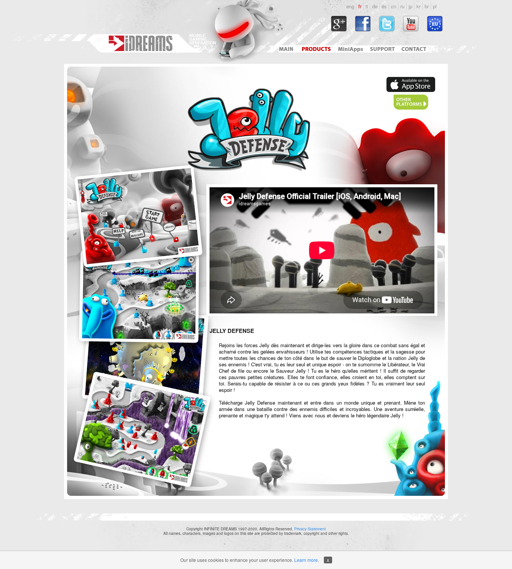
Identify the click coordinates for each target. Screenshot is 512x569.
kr (418, 6)
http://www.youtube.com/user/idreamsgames (411, 24)
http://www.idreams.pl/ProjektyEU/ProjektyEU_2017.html (435, 24)
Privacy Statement (310, 528)
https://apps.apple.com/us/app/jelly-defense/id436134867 (410, 84)
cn (393, 6)
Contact (415, 49)
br (427, 6)
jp (410, 6)
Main (286, 49)
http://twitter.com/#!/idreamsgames (387, 24)
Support (381, 49)
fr (359, 6)
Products (317, 49)
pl (435, 6)
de (374, 6)
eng (350, 6)
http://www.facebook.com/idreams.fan (363, 24)
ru (402, 6)
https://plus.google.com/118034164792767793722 (339, 24)
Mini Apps (350, 49)
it (366, 6)
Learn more (306, 560)
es (384, 6)
